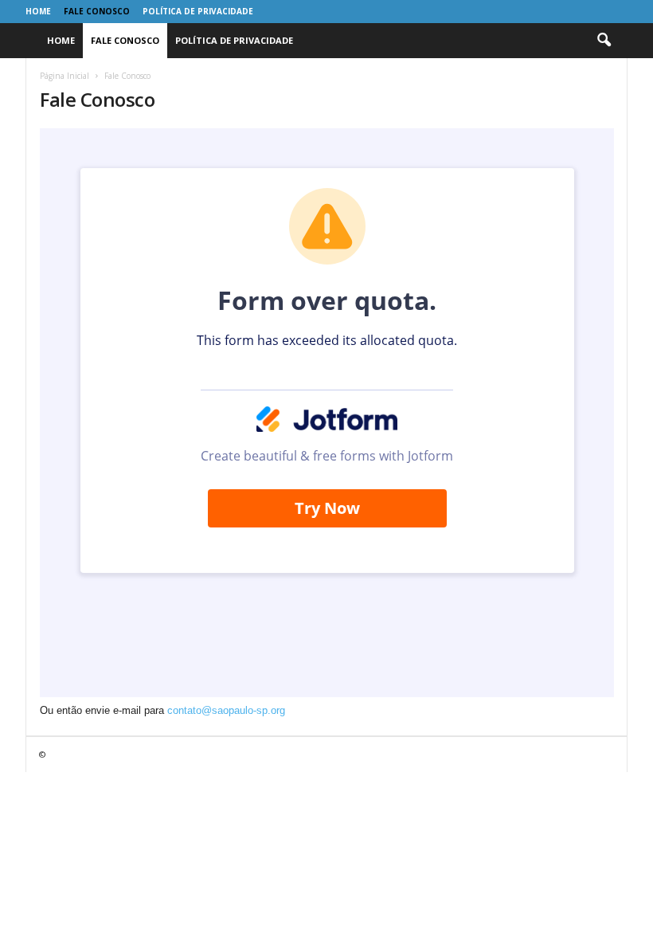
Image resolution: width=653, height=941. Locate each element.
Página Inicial (64, 75)
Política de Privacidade (198, 11)
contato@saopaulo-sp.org (226, 710)
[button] (603, 40)
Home (38, 11)
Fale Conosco (97, 11)
